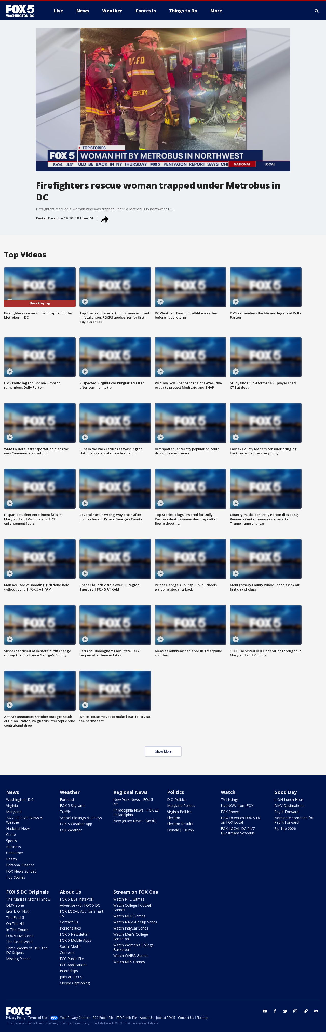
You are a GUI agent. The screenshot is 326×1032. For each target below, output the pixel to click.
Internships (69, 970)
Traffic (65, 811)
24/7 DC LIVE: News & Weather (24, 820)
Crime (11, 834)
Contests (67, 952)
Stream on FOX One (135, 892)
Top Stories (15, 877)
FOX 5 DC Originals (27, 892)
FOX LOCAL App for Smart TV (81, 913)
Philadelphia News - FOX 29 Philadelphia (136, 812)
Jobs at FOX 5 (71, 977)
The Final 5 (15, 917)
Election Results (180, 823)
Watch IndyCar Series (130, 928)
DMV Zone (15, 905)
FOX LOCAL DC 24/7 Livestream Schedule (238, 830)
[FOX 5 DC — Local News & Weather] (23, 11)
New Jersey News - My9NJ (135, 820)
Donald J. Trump (180, 830)
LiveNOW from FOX (237, 805)
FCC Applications (73, 964)
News (12, 792)
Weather (70, 792)
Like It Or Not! (17, 911)
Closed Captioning (75, 983)
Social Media (70, 946)
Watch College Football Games (132, 907)
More (216, 11)
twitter (285, 1011)
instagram (295, 1011)
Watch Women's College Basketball (133, 947)
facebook (275, 1011)
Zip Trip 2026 (285, 828)
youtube (265, 1011)
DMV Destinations (289, 805)
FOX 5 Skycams (72, 805)
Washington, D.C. (20, 799)
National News (18, 828)
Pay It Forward (286, 811)
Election (173, 817)
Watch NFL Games (128, 899)
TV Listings (230, 799)
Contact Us (69, 922)
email (316, 1011)
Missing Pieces (18, 958)
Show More (163, 751)
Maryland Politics (181, 805)
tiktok (306, 1011)
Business (13, 846)
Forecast (67, 799)
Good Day (285, 792)
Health (11, 859)
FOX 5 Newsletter (74, 934)
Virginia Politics (179, 811)
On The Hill (15, 923)
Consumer (14, 852)
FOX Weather (71, 830)
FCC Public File (72, 958)
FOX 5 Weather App (76, 823)
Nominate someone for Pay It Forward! (294, 820)
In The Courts (17, 929)
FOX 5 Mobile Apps (75, 940)
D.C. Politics (176, 799)
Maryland (13, 811)
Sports (11, 840)
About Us (70, 892)
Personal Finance (20, 865)
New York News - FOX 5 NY (133, 801)
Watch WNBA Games (130, 955)
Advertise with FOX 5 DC (80, 905)
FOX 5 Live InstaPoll (76, 899)
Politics (175, 792)
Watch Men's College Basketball (130, 936)
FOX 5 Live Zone (19, 935)
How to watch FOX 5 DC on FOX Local (241, 820)
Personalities (70, 928)
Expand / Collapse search (317, 11)
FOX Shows (230, 811)
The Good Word (19, 941)
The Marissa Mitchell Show (28, 899)
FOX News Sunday (21, 871)
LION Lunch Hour (288, 799)
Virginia (12, 805)
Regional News (130, 792)
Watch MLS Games (129, 961)
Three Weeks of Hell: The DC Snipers (27, 950)
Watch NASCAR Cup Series (135, 922)
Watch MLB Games (129, 915)
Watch (228, 792)
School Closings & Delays (81, 817)
